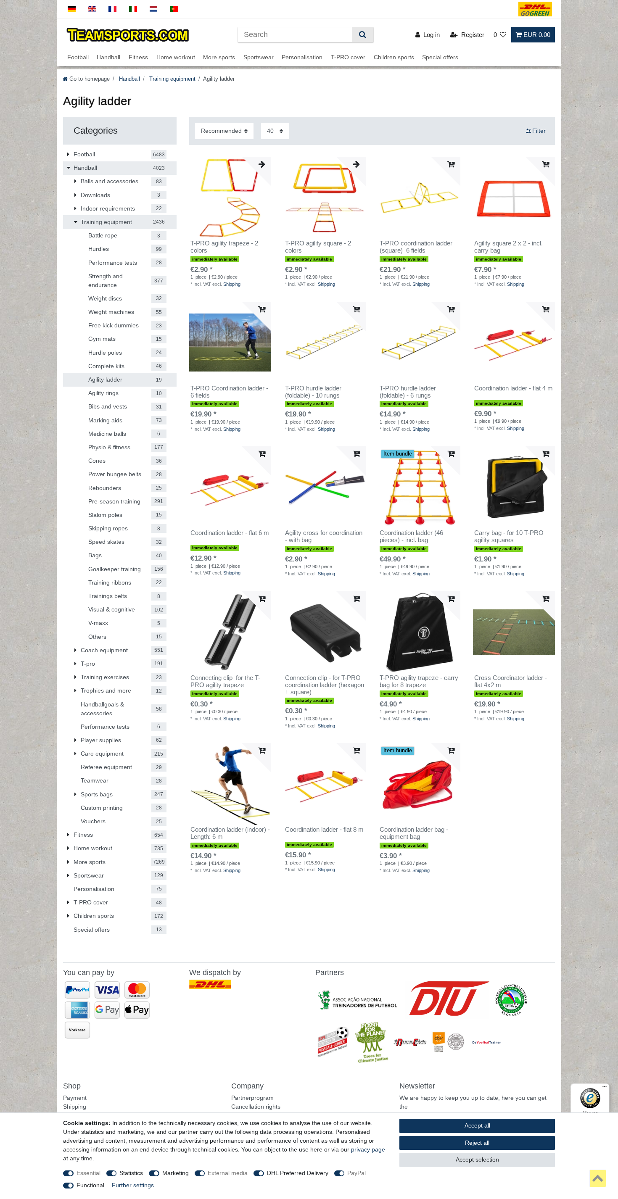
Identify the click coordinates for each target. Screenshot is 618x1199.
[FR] (112, 9)
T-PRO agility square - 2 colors (318, 247)
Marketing (175, 1173)
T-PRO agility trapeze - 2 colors (224, 247)
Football (78, 57)
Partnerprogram (252, 1097)
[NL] (153, 9)
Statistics (131, 1173)
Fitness (138, 57)
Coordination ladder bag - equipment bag (414, 833)
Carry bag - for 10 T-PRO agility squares (509, 536)
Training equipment (171, 79)
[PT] (173, 9)
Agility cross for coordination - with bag (323, 536)
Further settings (133, 1185)
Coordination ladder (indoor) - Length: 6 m (230, 833)
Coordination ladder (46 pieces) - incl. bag (411, 536)
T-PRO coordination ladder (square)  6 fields (416, 247)
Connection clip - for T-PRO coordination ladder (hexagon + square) (324, 685)
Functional (90, 1185)
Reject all (477, 1142)
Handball (108, 57)
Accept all (477, 1125)
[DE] (71, 9)
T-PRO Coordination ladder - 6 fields (229, 392)
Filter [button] (539, 130)
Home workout (175, 57)
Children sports (394, 57)
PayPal (356, 1173)
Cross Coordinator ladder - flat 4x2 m (510, 681)
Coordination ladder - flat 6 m (229, 533)
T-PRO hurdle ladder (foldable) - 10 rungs (313, 392)
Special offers (440, 57)
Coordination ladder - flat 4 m (513, 388)
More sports (219, 57)
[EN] (92, 9)
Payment (75, 1097)
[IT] (133, 9)
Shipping (231, 284)
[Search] (362, 34)
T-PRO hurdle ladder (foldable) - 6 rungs (408, 392)
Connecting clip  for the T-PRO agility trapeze (225, 681)
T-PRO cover (348, 57)
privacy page (368, 1149)
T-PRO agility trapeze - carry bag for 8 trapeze (419, 681)
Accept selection (477, 1159)
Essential (88, 1173)
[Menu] (605, 1088)
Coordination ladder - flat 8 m (324, 829)
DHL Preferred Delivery (297, 1173)
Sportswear (258, 57)
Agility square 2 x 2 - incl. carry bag (508, 247)
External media (228, 1173)
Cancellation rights (255, 1106)
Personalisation (302, 57)
